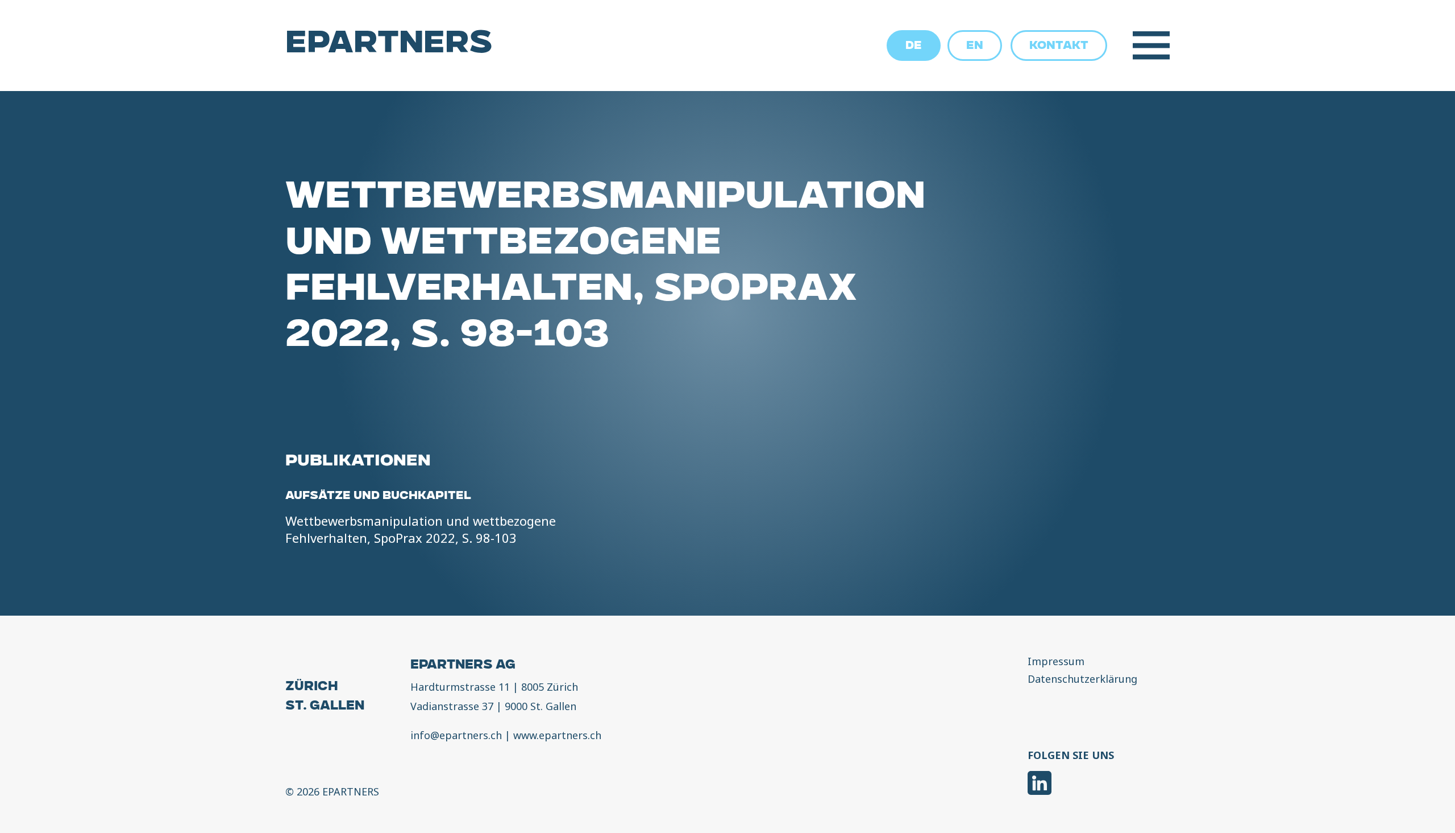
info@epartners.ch (456, 735)
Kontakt (1058, 46)
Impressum (1056, 661)
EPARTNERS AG (463, 665)
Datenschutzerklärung (1082, 679)
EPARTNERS (389, 45)
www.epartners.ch (557, 735)
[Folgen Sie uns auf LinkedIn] (1039, 785)
